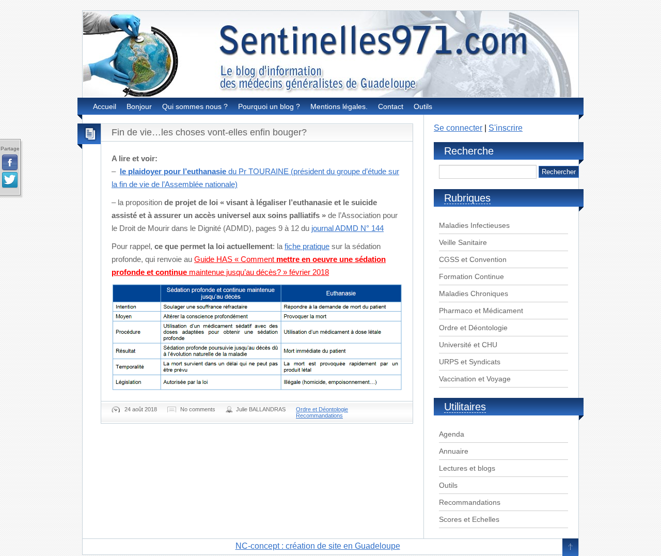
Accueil (104, 106)
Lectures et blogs (467, 468)
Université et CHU (468, 345)
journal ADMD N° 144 (347, 228)
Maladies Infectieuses (474, 225)
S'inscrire (506, 127)
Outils (423, 106)
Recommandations (319, 415)
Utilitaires (465, 406)
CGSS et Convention (473, 259)
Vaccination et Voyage (475, 379)
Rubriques (467, 198)
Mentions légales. (339, 106)
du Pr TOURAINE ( (206, 171)
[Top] (570, 547)
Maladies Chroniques (473, 293)
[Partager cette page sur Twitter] (10, 180)
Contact (390, 106)
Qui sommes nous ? (195, 106)
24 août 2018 (140, 409)
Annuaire (453, 451)
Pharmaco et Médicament (481, 310)
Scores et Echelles (469, 519)
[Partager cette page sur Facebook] (10, 163)
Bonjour (139, 106)
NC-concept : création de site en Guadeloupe (317, 546)
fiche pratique (307, 246)
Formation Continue (471, 276)
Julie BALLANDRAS (261, 409)
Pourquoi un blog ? (269, 106)
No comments (197, 409)
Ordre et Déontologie (322, 409)
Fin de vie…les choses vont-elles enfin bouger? (209, 132)
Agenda (451, 434)
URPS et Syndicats (469, 362)
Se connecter (458, 127)
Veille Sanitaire (463, 242)
